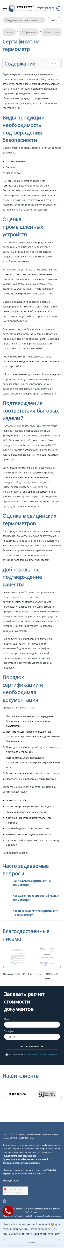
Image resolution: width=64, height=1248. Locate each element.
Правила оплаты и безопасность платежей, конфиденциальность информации (25, 1161)
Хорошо (32, 1242)
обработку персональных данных (40, 1054)
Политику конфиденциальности (40, 1233)
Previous (2, 1095)
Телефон (9, 1031)
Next (61, 1095)
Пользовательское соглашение (19, 1155)
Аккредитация (11, 1180)
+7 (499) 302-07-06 (45, 8)
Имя (6, 1019)
